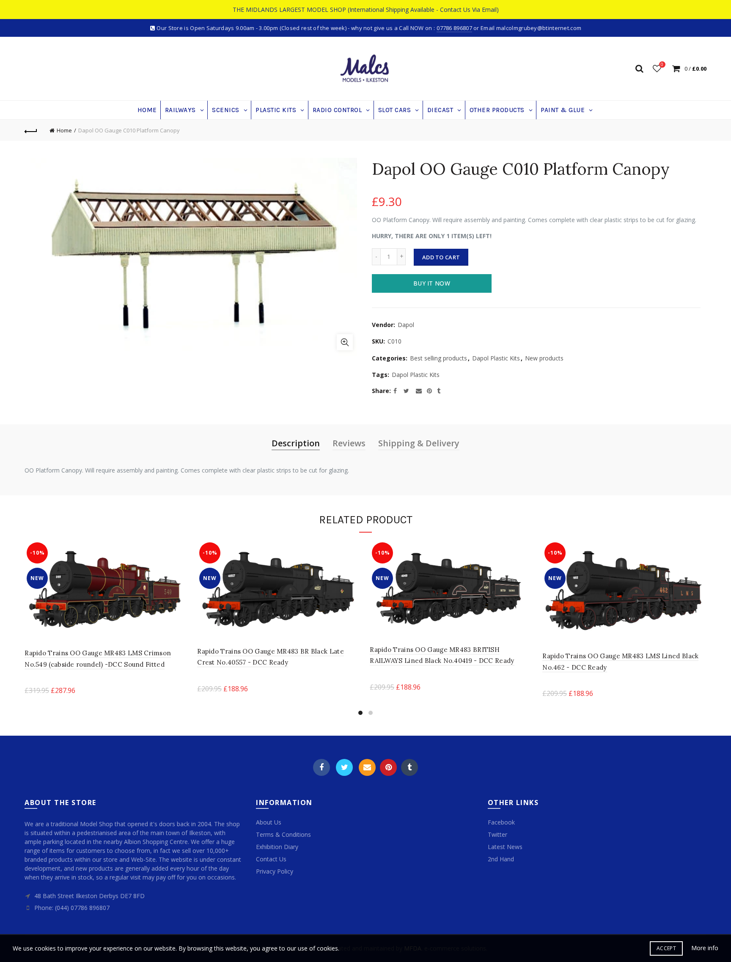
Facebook (321, 767)
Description (296, 443)
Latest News (505, 847)
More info (704, 948)
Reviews (349, 443)
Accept (666, 948)
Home (64, 130)
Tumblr (409, 767)
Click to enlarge (345, 342)
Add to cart (441, 257)
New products (544, 358)
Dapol (406, 325)
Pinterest (388, 767)
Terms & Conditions (283, 834)
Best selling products (438, 358)
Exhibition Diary (277, 847)
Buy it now (431, 283)
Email (367, 767)
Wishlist (662, 64)
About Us (268, 822)
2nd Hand (501, 859)
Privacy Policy (274, 871)
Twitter (344, 767)
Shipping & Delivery (418, 443)
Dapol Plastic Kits (496, 358)
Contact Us (271, 859)
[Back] (30, 130)
